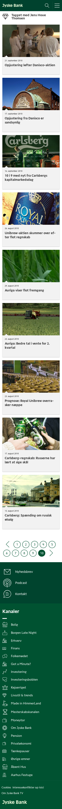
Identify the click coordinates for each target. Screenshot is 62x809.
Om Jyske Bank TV (12, 793)
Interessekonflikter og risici (28, 787)
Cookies (6, 787)
